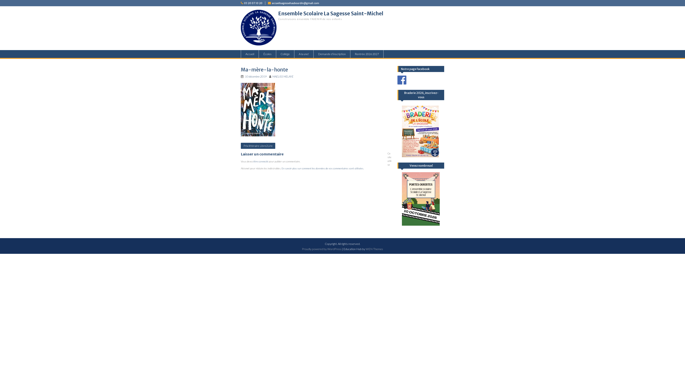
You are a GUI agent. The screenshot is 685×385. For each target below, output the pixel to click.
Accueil (249, 54)
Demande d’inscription (332, 54)
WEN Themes (374, 249)
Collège (285, 54)
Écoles (267, 54)
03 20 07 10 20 (253, 3)
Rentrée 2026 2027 (367, 54)
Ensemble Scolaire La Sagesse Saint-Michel (330, 13)
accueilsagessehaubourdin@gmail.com (295, 3)
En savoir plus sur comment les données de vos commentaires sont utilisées (322, 168)
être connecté (260, 161)
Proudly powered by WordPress (321, 249)
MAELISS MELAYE (282, 76)
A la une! (304, 54)
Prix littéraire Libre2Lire (258, 145)
